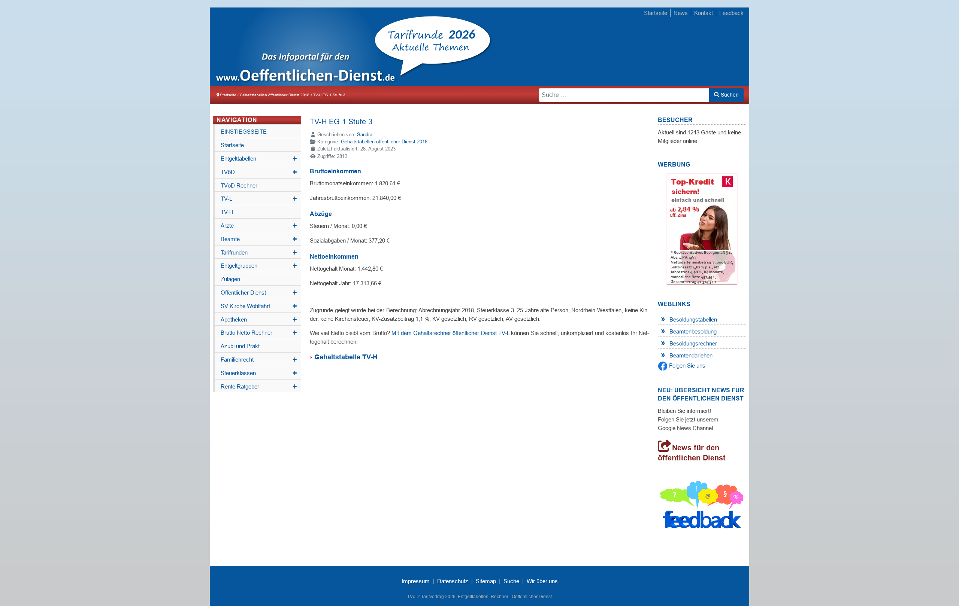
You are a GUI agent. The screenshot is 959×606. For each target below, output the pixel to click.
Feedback (731, 13)
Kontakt (703, 13)
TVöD (259, 172)
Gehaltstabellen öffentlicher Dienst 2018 (384, 141)
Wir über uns (542, 581)
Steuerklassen (259, 373)
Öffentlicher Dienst (259, 293)
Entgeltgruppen (259, 266)
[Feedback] (702, 506)
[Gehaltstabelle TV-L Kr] (312, 357)
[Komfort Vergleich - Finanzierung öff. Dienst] (702, 228)
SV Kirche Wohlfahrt (259, 306)
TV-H (227, 212)
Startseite (655, 13)
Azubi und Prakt (240, 346)
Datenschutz (452, 581)
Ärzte (259, 226)
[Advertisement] (610, 47)
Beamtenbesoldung (693, 331)
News (681, 13)
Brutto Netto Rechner (259, 333)
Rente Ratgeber (259, 387)
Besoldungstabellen (693, 319)
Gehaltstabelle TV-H (346, 357)
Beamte (259, 239)
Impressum (416, 581)
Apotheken (259, 320)
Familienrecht (259, 360)
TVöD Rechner (239, 185)
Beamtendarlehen (691, 355)
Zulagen (230, 279)
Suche (511, 581)
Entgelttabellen (259, 159)
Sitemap (486, 581)
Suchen (729, 95)
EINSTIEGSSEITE (244, 131)
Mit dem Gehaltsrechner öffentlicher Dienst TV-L (450, 333)
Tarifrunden (259, 253)
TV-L (259, 199)
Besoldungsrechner (693, 343)
